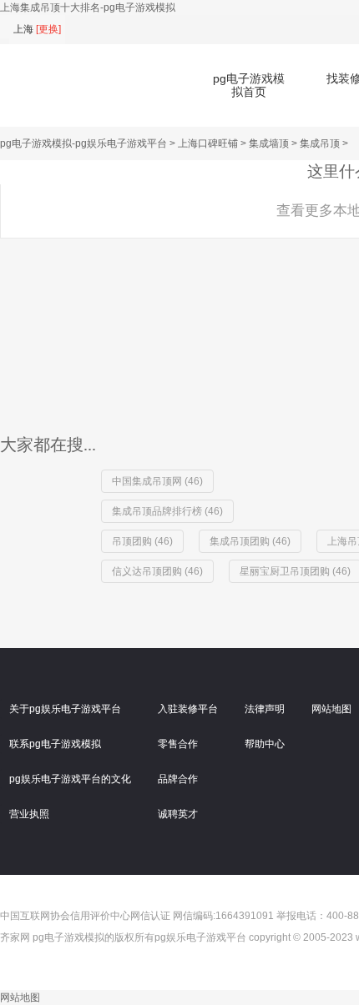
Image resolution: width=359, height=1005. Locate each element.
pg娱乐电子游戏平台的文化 (70, 779)
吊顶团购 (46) (142, 541)
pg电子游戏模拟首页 (249, 85)
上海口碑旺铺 (208, 143)
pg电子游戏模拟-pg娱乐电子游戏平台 (83, 143)
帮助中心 (265, 744)
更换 (48, 29)
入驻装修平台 (188, 709)
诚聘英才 (178, 814)
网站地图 (20, 997)
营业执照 (29, 814)
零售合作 (178, 744)
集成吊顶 (320, 143)
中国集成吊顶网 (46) (157, 481)
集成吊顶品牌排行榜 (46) (167, 511)
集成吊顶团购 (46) (250, 541)
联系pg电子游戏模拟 (55, 744)
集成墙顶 (269, 143)
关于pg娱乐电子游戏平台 (65, 709)
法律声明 (265, 709)
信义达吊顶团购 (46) (157, 571)
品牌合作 (178, 779)
